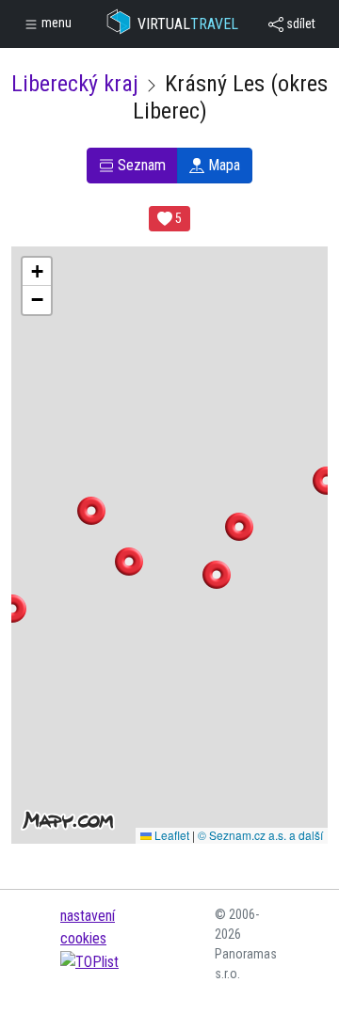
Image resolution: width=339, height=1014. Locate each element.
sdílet (299, 23)
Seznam (140, 165)
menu (55, 22)
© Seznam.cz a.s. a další (260, 835)
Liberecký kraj (74, 84)
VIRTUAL (187, 24)
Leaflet (170, 835)
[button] (129, 561)
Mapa (222, 165)
